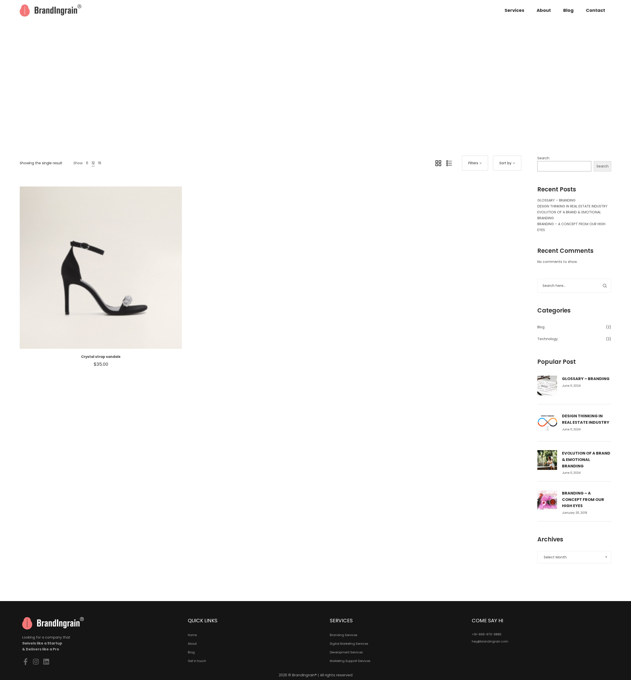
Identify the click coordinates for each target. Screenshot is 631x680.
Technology (547, 338)
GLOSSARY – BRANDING (556, 200)
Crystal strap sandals (101, 356)
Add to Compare (108, 272)
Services (514, 10)
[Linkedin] (46, 661)
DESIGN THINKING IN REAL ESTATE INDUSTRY (572, 206)
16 (99, 163)
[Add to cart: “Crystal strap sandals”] (123, 272)
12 (93, 163)
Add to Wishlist (93, 272)
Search (543, 158)
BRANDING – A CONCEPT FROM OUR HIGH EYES (583, 499)
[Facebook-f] (25, 661)
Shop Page (313, 102)
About (544, 10)
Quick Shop (78, 272)
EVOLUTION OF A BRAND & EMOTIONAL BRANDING (586, 459)
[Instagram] (36, 661)
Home (292, 102)
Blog (568, 10)
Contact (595, 10)
